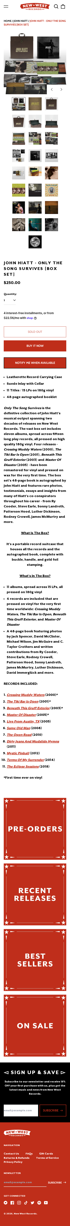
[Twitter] (32, 1203)
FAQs (29, 1153)
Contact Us (11, 1153)
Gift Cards (46, 1153)
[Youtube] (46, 1203)
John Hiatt (20, 21)
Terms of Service (47, 1157)
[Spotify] (39, 1203)
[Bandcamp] (5, 1203)
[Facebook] (12, 1203)
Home (7, 21)
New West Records (25, 1213)
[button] (56, 6)
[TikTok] (26, 1203)
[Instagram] (19, 1203)
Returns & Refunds (16, 1157)
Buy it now (35, 346)
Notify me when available (35, 363)
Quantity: (10, 294)
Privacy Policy (13, 1161)
